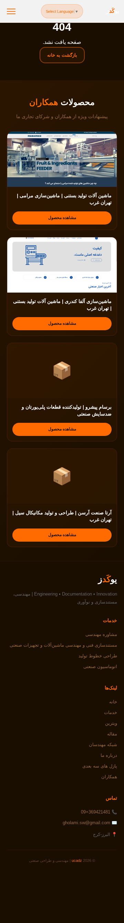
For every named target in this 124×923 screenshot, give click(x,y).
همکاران (109, 776)
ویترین (111, 723)
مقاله (112, 733)
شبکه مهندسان (103, 744)
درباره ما (109, 755)
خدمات (110, 712)
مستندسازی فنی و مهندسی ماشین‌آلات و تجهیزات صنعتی (63, 645)
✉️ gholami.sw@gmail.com (90, 822)
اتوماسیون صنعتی (100, 666)
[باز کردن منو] (11, 11)
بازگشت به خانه (62, 55)
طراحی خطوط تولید (98, 655)
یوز (112, 11)
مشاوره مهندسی (101, 634)
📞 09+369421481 (99, 812)
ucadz (77, 860)
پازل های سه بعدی (99, 766)
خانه (113, 701)
